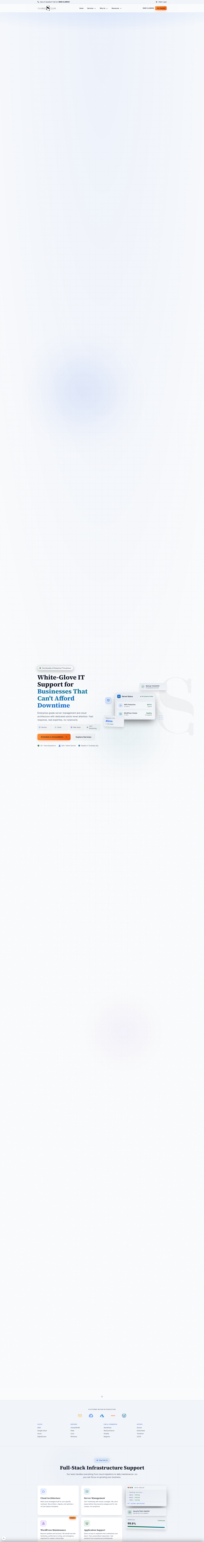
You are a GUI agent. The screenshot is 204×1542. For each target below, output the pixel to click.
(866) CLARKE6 (148, 8)
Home (81, 8)
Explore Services (83, 737)
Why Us (103, 8)
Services (90, 8)
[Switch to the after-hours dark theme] (4, 1538)
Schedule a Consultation (52, 737)
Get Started (161, 8)
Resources (116, 8)
